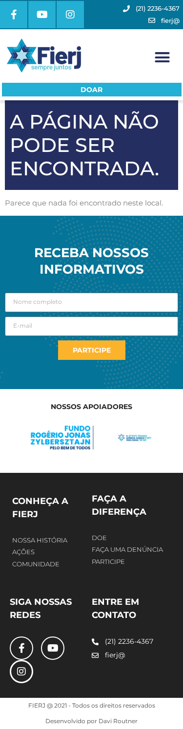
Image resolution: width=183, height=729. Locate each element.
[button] (162, 57)
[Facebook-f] (13, 14)
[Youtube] (42, 14)
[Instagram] (70, 14)
